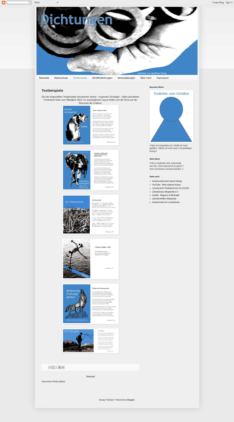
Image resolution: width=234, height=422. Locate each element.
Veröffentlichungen (102, 77)
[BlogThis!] (53, 367)
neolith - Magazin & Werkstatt (165, 195)
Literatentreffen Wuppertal (164, 198)
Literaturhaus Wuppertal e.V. (165, 192)
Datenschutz (61, 77)
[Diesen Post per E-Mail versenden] (50, 367)
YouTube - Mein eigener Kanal (166, 185)
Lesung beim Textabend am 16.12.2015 (170, 188)
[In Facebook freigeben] (59, 367)
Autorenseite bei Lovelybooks (166, 202)
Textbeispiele (80, 77)
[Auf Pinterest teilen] (63, 367)
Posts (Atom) (59, 381)
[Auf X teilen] (56, 367)
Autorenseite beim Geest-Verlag (167, 181)
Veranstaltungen (126, 77)
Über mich (145, 77)
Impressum (163, 77)
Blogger (130, 400)
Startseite (44, 77)
